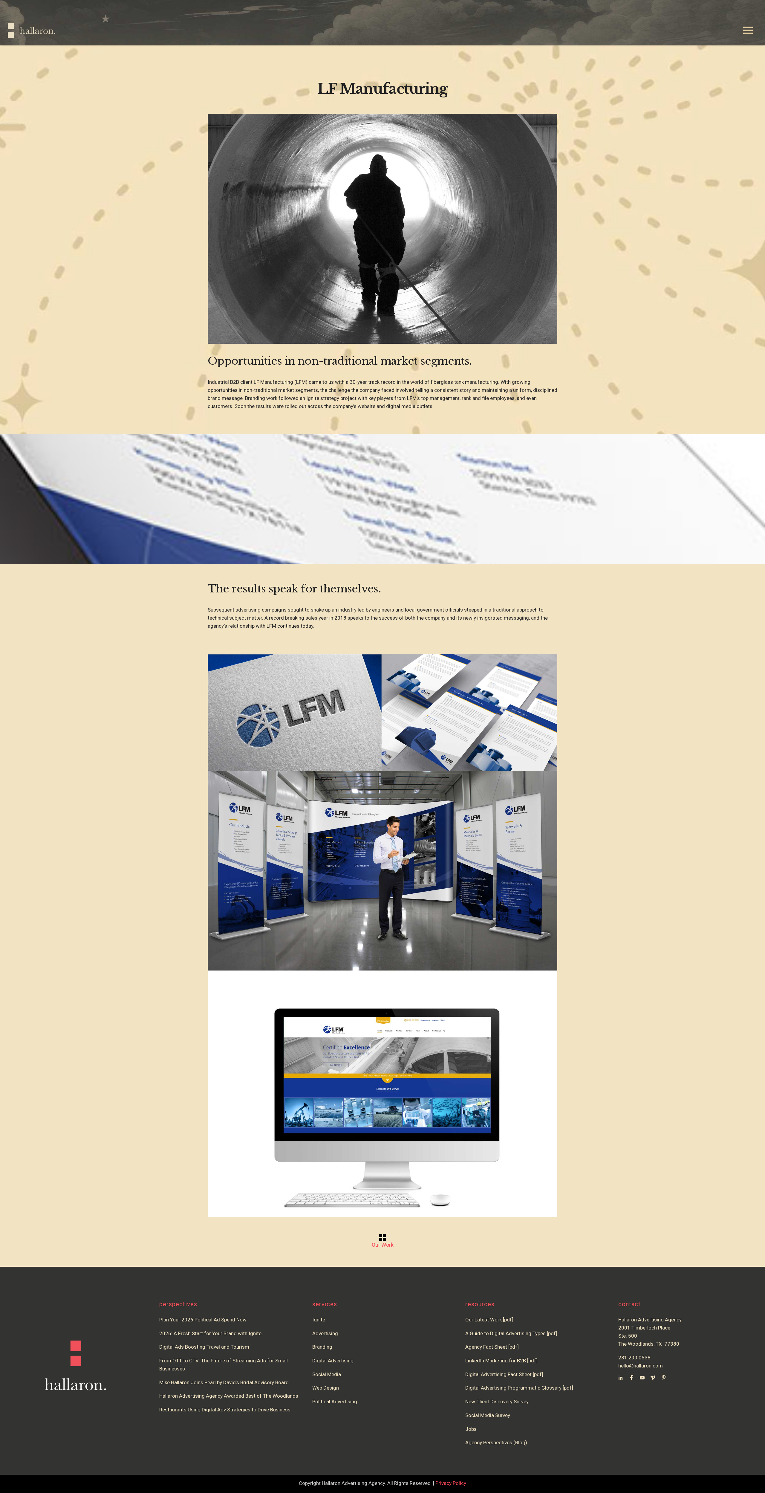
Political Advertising (334, 1402)
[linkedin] (620, 1377)
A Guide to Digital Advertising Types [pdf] (511, 1333)
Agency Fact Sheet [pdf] (492, 1347)
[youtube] (642, 1377)
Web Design (325, 1388)
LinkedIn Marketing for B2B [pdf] (502, 1361)
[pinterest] (663, 1377)
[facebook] (631, 1377)
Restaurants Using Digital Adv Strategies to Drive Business (224, 1410)
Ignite (318, 1320)
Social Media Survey (487, 1415)
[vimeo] (653, 1377)
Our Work (383, 1245)
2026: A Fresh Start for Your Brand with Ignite (210, 1333)
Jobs (471, 1429)
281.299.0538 (634, 1358)
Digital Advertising (333, 1361)
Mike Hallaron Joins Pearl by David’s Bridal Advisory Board (224, 1382)
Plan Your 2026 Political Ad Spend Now (203, 1320)
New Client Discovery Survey (497, 1402)
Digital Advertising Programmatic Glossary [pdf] (519, 1388)
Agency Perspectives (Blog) (496, 1442)
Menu (748, 30)
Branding (322, 1347)
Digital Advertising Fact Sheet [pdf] (504, 1374)
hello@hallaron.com (640, 1366)
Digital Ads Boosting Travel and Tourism (204, 1347)
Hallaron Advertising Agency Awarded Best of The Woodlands (228, 1396)
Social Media (326, 1374)
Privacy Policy (450, 1483)
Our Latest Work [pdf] (489, 1320)
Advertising (325, 1333)
